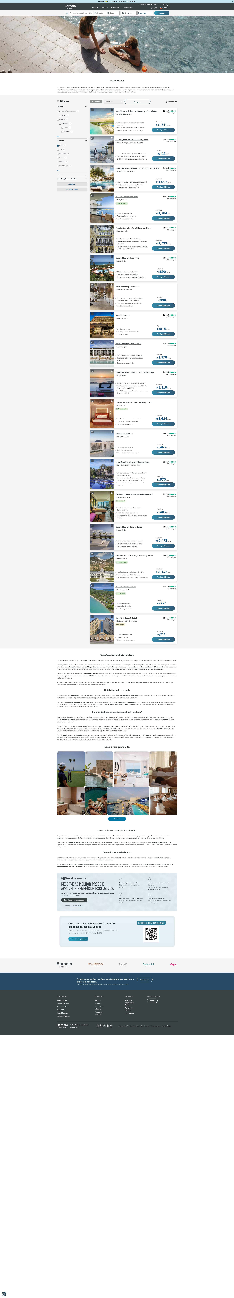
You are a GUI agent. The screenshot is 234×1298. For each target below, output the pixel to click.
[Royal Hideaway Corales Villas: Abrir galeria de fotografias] (112, 342)
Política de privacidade (135, 1026)
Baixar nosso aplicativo (78, 939)
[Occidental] (148, 964)
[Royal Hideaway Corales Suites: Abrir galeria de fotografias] (112, 525)
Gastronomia (65, 165)
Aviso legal (122, 1026)
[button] (232, 1)
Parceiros (98, 1004)
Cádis (67, 127)
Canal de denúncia (63, 1016)
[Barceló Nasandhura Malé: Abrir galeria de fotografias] (112, 195)
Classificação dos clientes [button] (66, 179)
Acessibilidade (166, 1026)
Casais (62, 157)
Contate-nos (129, 1013)
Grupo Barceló (62, 1000)
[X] (104, 1026)
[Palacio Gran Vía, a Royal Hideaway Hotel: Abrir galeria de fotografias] (112, 226)
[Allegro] (173, 964)
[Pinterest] (111, 1026)
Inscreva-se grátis (77, 906)
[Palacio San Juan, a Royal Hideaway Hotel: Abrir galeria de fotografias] (112, 401)
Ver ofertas (132, 1)
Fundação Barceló (63, 1004)
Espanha (63, 119)
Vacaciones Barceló (63, 1007)
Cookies (146, 1026)
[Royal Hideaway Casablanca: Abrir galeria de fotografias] (112, 285)
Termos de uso (156, 1026)
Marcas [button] (59, 175)
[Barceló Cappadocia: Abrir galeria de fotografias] (112, 432)
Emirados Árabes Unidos (68, 111)
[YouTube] (107, 1026)
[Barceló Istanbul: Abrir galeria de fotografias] (112, 314)
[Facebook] (97, 1026)
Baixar (152, 1001)
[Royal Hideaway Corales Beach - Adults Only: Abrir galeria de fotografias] (112, 371)
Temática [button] (60, 141)
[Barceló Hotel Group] (70, 7)
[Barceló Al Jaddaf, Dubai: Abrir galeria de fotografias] (112, 616)
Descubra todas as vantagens (74, 900)
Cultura (63, 161)
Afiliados (98, 1000)
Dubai (64, 115)
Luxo (62, 145)
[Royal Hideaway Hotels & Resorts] (95, 964)
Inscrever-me (144, 980)
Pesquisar (162, 13)
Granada (68, 131)
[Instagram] (100, 1026)
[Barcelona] (123, 964)
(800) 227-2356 (151, 5)
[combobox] (81, 13)
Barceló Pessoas (62, 1013)
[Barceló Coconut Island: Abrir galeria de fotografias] (112, 585)
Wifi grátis (64, 153)
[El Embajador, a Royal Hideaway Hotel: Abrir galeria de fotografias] (112, 138)
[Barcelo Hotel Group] (62, 1026)
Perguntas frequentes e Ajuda (129, 1003)
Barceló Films (61, 1010)
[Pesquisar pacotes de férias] (66, 13)
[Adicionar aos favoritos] (92, 110)
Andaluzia (66, 123)
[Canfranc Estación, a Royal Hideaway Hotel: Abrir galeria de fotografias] (112, 554)
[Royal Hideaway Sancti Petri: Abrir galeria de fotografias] (112, 256)
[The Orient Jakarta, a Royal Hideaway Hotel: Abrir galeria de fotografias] (112, 493)
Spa (62, 149)
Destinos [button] (60, 106)
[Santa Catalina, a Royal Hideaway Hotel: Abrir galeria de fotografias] (112, 460)
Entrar (67, 906)
